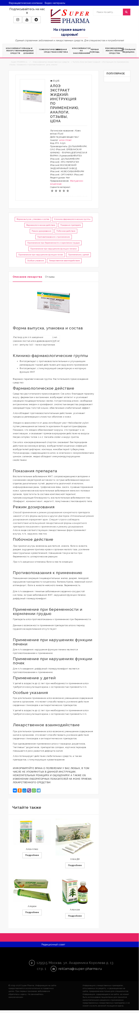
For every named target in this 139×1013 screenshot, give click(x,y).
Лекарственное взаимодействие (64, 260)
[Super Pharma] (70, 16)
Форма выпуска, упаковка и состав (33, 219)
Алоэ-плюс (32, 849)
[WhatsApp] (34, 790)
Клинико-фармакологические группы (72, 219)
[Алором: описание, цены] (32, 890)
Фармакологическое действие (40, 225)
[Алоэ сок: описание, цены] (75, 891)
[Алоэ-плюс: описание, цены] (32, 832)
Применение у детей (78, 254)
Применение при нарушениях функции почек (40, 254)
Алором (32, 906)
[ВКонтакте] (15, 790)
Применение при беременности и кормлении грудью (53, 243)
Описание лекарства (27, 276)
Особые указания (35, 260)
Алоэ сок (75, 909)
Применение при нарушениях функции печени (53, 249)
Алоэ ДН (75, 859)
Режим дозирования (41, 231)
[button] (17, 19)
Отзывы (50, 276)
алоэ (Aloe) (65, 140)
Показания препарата (70, 225)
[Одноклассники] (20, 790)
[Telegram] (39, 790)
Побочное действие (65, 231)
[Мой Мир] (24, 790)
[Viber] (29, 790)
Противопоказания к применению (53, 237)
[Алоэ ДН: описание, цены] (75, 838)
